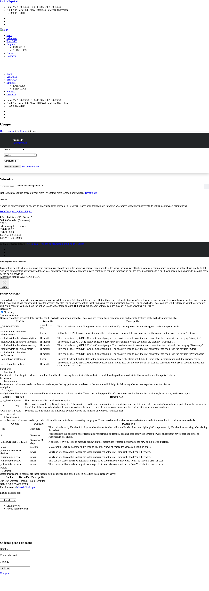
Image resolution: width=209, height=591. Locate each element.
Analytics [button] (5, 387)
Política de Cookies (74, 243)
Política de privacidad (51, 243)
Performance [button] (6, 378)
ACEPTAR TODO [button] (30, 276)
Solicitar (5, 568)
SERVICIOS (20, 50)
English (4, 1)
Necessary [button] (5, 308)
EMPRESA (19, 47)
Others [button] (3, 467)
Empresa (11, 44)
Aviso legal (32, 243)
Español (12, 1)
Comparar (5, 573)
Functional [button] (5, 369)
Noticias (11, 53)
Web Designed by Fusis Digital (16, 211)
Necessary (9, 312)
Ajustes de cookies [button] (9, 276)
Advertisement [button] (7, 414)
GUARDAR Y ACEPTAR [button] (14, 484)
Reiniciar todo (19, 142)
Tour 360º (12, 41)
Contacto (11, 56)
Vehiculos (12, 38)
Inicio (9, 35)
